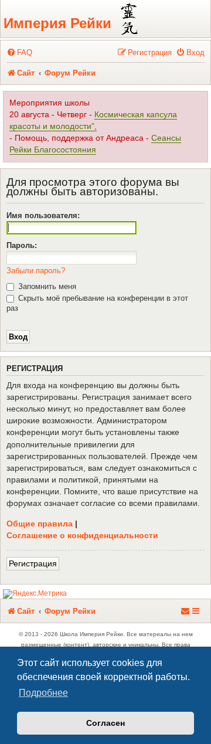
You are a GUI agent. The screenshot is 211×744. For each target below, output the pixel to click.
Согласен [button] (105, 723)
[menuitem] (19, 52)
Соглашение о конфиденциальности (82, 535)
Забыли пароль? (35, 270)
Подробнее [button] (43, 693)
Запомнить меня (46, 286)
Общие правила (39, 523)
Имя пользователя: (43, 215)
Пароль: (21, 245)
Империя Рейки (57, 23)
